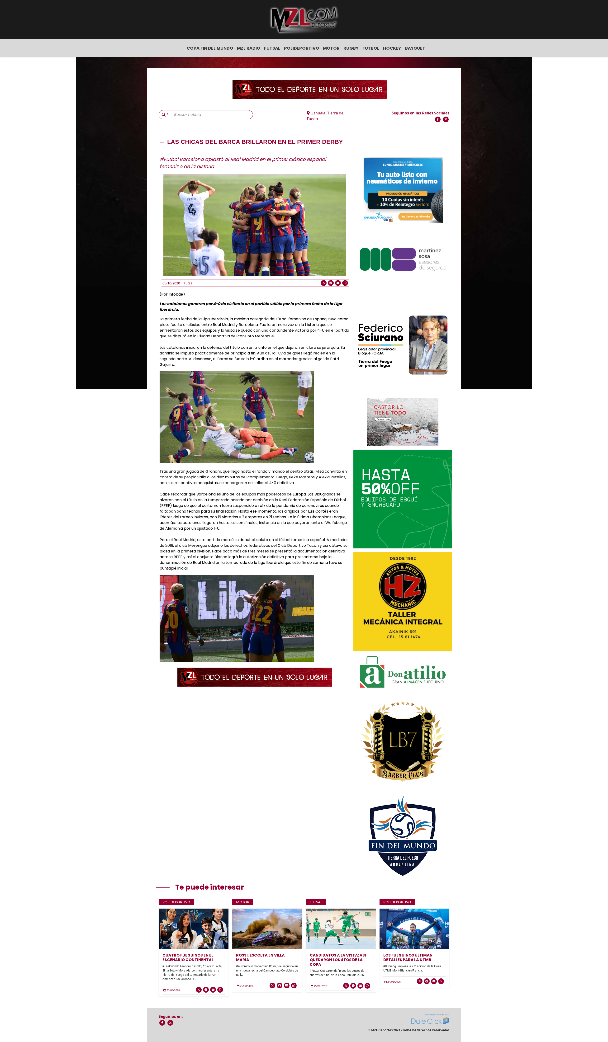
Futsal (272, 48)
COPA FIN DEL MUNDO (210, 48)
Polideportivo (301, 48)
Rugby (351, 48)
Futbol (370, 48)
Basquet (415, 48)
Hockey (392, 48)
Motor (331, 48)
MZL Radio (248, 48)
